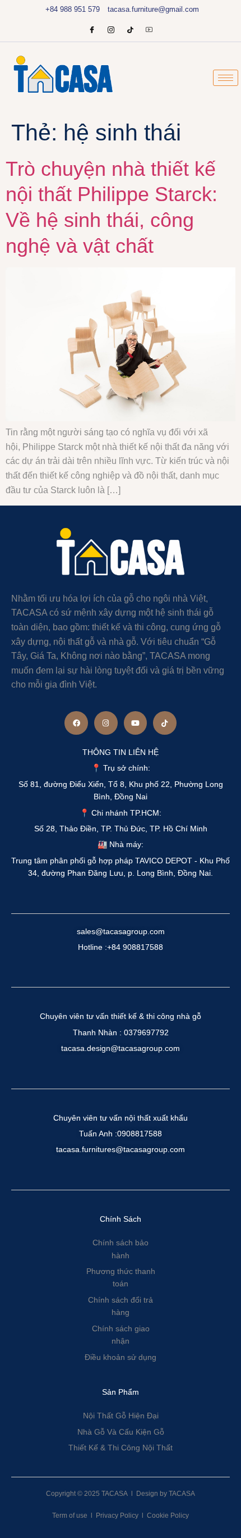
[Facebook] (92, 30)
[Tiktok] (165, 723)
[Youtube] (149, 30)
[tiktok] (130, 30)
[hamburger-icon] (225, 78)
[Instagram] (111, 30)
